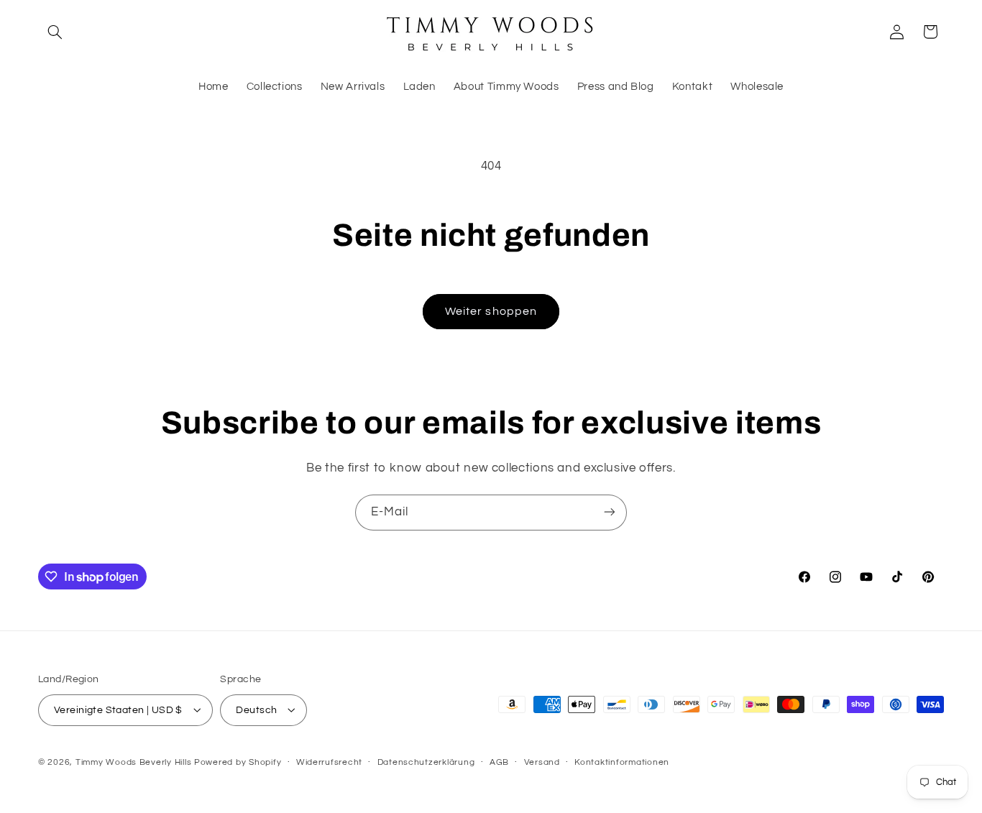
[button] (54, 31)
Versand (542, 762)
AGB (499, 762)
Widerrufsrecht (329, 762)
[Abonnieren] (609, 512)
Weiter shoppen (491, 311)
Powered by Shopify (237, 762)
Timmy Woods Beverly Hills (133, 762)
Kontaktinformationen (621, 762)
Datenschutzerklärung (426, 762)
